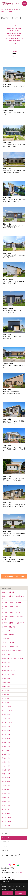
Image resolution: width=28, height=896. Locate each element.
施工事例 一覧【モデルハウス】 (10, 646)
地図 (21, 872)
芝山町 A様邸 (6, 770)
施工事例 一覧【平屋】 (8, 642)
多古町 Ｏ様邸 (6, 738)
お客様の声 (5, 850)
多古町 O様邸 (6, 825)
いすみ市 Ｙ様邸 (7, 722)
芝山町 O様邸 (6, 782)
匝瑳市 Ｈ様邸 (6, 726)
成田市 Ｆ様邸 (6, 762)
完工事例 (4, 846)
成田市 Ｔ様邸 (6, 714)
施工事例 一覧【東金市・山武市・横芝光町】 (13, 607)
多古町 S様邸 (6, 809)
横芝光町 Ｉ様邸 (7, 710)
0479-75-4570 (7, 875)
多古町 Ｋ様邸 (6, 734)
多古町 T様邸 (6, 638)
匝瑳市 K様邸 (6, 789)
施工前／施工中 (6, 842)
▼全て (14, 25)
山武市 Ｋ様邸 (6, 742)
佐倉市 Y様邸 (6, 690)
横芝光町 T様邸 (6, 821)
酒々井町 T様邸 (6, 817)
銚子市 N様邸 (6, 686)
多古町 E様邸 (6, 666)
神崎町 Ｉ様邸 (6, 682)
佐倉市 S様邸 (6, 698)
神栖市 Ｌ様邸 (6, 758)
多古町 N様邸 (6, 785)
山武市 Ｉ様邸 (6, 766)
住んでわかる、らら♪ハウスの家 (11, 855)
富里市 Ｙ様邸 (6, 730)
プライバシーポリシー (16, 886)
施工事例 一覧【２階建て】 (9, 635)
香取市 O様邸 (6, 805)
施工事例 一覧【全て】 (8, 592)
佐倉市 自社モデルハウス (9, 670)
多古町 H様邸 (6, 662)
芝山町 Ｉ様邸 (6, 678)
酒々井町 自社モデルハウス (10, 674)
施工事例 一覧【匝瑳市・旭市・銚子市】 (13, 612)
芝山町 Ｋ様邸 (6, 754)
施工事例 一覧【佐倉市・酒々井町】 (11, 602)
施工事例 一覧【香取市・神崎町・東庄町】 (13, 623)
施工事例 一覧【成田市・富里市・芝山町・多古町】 (13, 618)
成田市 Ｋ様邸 (6, 654)
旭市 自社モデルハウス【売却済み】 (12, 650)
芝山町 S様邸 (6, 694)
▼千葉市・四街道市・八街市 (14, 28)
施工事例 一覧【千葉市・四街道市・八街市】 (13, 597)
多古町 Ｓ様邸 (6, 718)
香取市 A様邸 (6, 702)
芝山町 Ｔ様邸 (6, 778)
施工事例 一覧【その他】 (8, 627)
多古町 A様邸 (6, 813)
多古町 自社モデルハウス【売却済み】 (12, 658)
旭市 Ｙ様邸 (5, 750)
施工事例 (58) (5, 837)
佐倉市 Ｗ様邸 (6, 631)
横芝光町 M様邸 (7, 706)
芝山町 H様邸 (6, 746)
